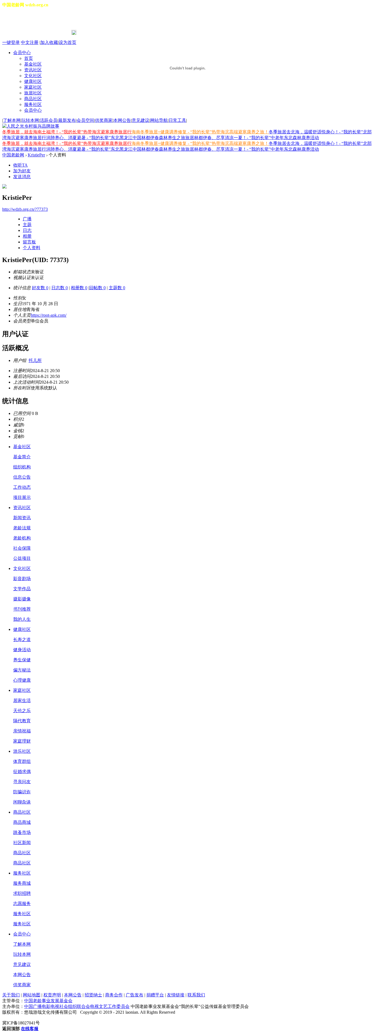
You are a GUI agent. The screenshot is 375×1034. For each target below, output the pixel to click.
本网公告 (122, 120)
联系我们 (196, 995)
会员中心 (33, 110)
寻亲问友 (22, 781)
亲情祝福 (22, 731)
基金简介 (22, 456)
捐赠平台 (155, 995)
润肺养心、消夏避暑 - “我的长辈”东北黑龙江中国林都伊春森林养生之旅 (115, 137)
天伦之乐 (22, 710)
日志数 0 (59, 287)
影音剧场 (22, 578)
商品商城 (22, 822)
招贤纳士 (93, 995)
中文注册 (29, 42)
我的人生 (22, 619)
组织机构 (22, 467)
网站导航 (159, 120)
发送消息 (22, 176)
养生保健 (22, 660)
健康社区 (22, 629)
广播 (27, 219)
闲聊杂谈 (22, 802)
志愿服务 (22, 903)
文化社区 (22, 568)
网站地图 (31, 995)
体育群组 (22, 761)
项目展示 (22, 497)
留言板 (29, 242)
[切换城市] (17, 19)
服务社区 (33, 104)
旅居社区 (33, 93)
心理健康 (22, 680)
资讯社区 (22, 507)
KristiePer (36, 155)
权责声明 (52, 995)
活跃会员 (48, 120)
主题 (27, 224)
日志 (27, 230)
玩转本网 (30, 120)
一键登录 (11, 42)
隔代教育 (22, 720)
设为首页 (67, 42)
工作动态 (22, 487)
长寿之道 (22, 639)
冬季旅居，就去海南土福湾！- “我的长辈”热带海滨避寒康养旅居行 (66, 132)
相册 (27, 236)
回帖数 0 (97, 287)
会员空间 (85, 120)
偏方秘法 (22, 670)
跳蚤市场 (22, 832)
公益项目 (22, 558)
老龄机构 (22, 538)
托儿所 (35, 360)
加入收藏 (49, 42)
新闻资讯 (22, 517)
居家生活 (22, 700)
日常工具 (177, 120)
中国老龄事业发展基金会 (48, 1000)
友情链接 (175, 995)
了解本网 (12, 120)
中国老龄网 (13, 155)
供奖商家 (104, 120)
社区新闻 (22, 842)
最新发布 (67, 120)
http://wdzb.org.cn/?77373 (25, 209)
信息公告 (22, 477)
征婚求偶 (22, 771)
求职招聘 (22, 893)
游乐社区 (22, 751)
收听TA (20, 165)
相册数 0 (79, 287)
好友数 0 (40, 287)
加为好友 (22, 170)
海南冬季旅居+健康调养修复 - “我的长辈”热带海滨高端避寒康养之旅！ (200, 132)
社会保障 (22, 548)
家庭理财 (22, 741)
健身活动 (22, 649)
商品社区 (33, 98)
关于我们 (11, 995)
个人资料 (31, 247)
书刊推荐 (22, 609)
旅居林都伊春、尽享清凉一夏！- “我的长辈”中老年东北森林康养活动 (252, 137)
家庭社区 (22, 690)
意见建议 (140, 120)
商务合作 (114, 995)
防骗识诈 (22, 791)
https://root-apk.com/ (48, 315)
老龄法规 (22, 528)
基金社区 (22, 446)
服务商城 (22, 883)
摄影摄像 (22, 599)
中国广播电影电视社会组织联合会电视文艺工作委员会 (77, 1006)
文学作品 (22, 588)
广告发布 (134, 995)
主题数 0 (117, 287)
